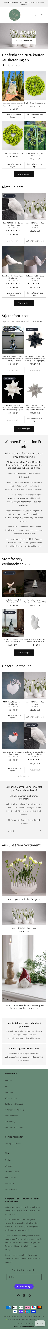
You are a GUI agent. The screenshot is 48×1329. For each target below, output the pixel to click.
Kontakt (8, 1080)
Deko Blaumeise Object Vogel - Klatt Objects (12, 277)
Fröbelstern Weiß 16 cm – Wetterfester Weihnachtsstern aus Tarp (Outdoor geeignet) (12, 408)
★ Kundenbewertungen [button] (24, 1326)
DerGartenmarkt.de (15, 1316)
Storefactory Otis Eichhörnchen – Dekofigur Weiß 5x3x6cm (35, 640)
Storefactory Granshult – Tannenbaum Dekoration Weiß (35, 601)
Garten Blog (10, 1121)
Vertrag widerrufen (13, 1143)
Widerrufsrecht (11, 1098)
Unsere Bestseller (24, 40)
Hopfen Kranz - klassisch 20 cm (35, 103)
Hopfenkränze (11, 1189)
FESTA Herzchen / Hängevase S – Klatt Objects (13, 753)
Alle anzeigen (24, 174)
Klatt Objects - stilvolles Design (23, 899)
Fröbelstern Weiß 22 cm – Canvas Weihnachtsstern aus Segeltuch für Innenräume (35, 408)
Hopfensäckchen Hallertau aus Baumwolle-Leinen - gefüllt (13, 105)
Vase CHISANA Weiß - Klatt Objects (35, 224)
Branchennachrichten (14, 1127)
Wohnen (8, 1166)
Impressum (9, 1092)
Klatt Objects (10, 1177)
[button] (5, 15)
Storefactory (10, 1183)
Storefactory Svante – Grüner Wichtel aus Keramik (13, 640)
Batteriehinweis (11, 1115)
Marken (8, 1160)
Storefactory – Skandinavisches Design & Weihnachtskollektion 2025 (24, 1007)
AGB (7, 1086)
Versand (20, 1323)
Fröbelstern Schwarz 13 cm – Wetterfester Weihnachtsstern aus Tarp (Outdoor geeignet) (35, 359)
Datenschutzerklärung (14, 1110)
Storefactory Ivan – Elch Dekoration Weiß (13, 601)
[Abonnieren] (40, 831)
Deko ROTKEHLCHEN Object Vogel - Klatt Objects (13, 224)
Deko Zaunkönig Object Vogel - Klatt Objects (35, 277)
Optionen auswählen (35, 241)
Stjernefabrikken (12, 1172)
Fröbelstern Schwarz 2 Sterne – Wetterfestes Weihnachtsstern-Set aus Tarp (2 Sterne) (13, 359)
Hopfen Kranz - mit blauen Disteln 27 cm (35, 154)
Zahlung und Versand (14, 1104)
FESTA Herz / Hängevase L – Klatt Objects (13, 703)
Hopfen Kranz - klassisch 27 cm (13, 153)
